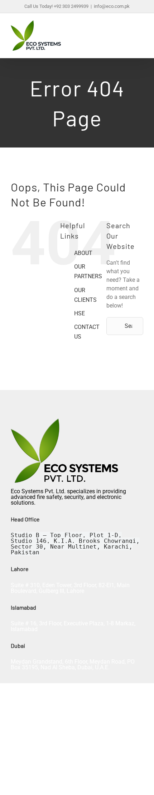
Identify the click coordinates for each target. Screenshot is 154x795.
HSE (79, 313)
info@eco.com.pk (112, 6)
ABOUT (83, 253)
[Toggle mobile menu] (140, 33)
